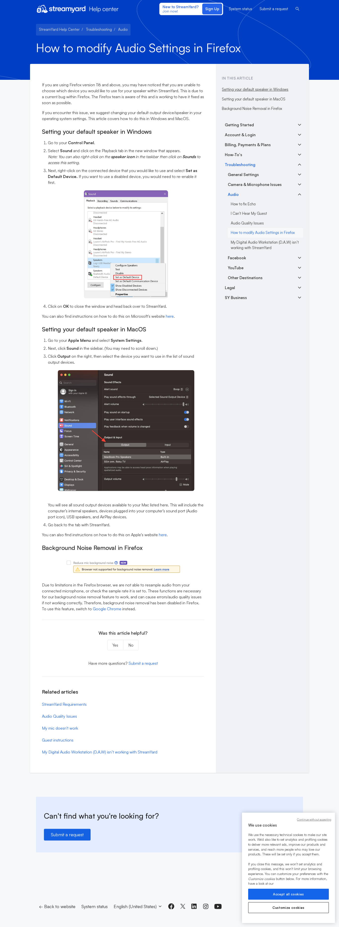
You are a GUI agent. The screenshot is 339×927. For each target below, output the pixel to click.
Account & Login (240, 134)
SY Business (236, 297)
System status (240, 8)
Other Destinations (245, 277)
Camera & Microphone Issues (255, 184)
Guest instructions (57, 740)
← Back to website (57, 906)
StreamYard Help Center (59, 29)
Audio (123, 29)
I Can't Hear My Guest (249, 213)
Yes (115, 645)
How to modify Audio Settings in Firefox (263, 232)
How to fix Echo (243, 204)
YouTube (235, 267)
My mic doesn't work (60, 728)
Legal (230, 287)
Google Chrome (107, 608)
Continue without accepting (314, 819)
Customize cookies (288, 908)
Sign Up (212, 8)
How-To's (233, 154)
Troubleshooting (99, 29)
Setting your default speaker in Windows (255, 89)
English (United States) (136, 906)
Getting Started (239, 124)
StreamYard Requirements (64, 704)
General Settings (243, 174)
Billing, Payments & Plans (248, 144)
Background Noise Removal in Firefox (252, 108)
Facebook (237, 257)
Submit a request (274, 8)
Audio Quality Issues (59, 716)
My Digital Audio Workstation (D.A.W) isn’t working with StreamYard (99, 752)
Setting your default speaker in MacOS (253, 99)
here (170, 316)
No (131, 645)
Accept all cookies (288, 894)
